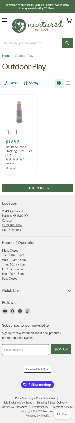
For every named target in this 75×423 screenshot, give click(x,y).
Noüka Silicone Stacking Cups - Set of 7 (18, 151)
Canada (35, 369)
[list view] (68, 83)
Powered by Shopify (37, 415)
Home (6, 55)
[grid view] (59, 83)
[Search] (67, 43)
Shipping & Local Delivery (52, 402)
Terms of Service (63, 406)
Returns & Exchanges (14, 406)
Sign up (61, 349)
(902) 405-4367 (12, 225)
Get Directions (11, 229)
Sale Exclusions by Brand (18, 402)
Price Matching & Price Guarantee (35, 398)
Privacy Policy (40, 406)
